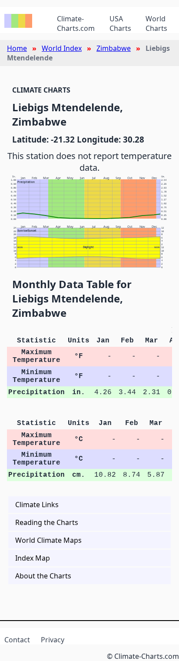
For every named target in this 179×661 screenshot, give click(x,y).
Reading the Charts (46, 522)
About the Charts (43, 576)
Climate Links (37, 504)
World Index (62, 48)
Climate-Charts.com (76, 23)
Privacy (52, 639)
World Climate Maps (48, 540)
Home (17, 48)
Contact (17, 639)
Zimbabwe (113, 48)
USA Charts (120, 23)
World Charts (156, 23)
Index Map (32, 558)
